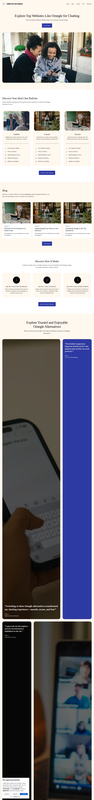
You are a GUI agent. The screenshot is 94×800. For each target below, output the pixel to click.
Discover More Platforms (47, 304)
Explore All (47, 243)
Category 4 (6, 226)
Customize (6, 794)
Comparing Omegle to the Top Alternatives (75, 229)
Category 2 (67, 226)
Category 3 (37, 226)
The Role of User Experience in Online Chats (15, 229)
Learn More (47, 25)
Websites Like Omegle (15, 4)
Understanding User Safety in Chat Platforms (46, 229)
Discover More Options (47, 173)
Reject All (15, 794)
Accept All (24, 794)
